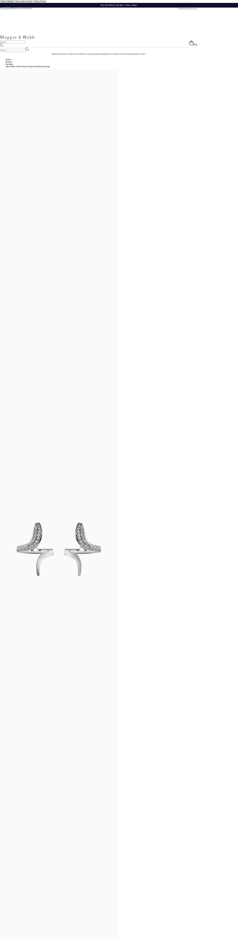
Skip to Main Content (23, 1)
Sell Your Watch (140, 54)
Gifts (133, 54)
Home (8, 59)
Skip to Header (7, 1)
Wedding (104, 54)
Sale (53, 54)
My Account (192, 9)
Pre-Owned (121, 54)
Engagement (97, 54)
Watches (84, 54)
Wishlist (182, 9)
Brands (56, 54)
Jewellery (90, 54)
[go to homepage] (17, 39)
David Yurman (112, 54)
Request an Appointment (22, 8)
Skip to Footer (39, 1)
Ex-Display (128, 54)
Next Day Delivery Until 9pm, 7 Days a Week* (119, 5)
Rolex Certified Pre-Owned (72, 54)
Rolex (61, 54)
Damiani (9, 64)
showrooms (6, 9)
